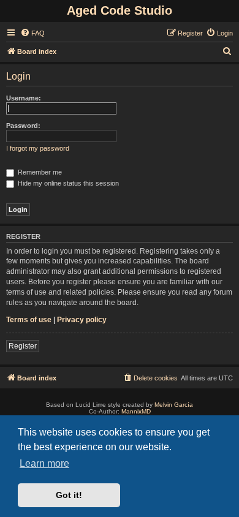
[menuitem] (32, 33)
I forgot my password (37, 148)
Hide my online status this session (67, 183)
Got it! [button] (69, 495)
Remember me (39, 172)
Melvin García (173, 404)
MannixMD (136, 411)
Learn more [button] (44, 463)
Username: (23, 98)
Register (23, 346)
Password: (23, 125)
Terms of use (28, 319)
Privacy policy (82, 319)
